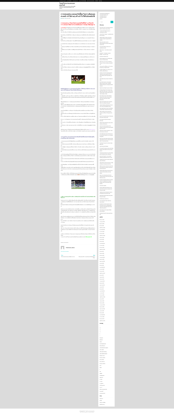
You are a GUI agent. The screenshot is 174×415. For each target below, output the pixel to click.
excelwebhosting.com (103, 16)
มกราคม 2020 (102, 316)
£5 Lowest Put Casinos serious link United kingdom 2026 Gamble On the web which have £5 (106, 149)
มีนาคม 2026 (102, 225)
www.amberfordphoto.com (104, 14)
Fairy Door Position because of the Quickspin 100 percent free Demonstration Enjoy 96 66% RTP (106, 127)
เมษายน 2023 (102, 239)
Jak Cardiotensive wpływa (104, 347)
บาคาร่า (101, 387)
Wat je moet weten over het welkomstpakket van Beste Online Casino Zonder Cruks (106, 43)
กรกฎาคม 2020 (102, 304)
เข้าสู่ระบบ (101, 398)
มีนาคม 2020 (102, 312)
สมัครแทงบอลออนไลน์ (103, 389)
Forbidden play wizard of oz (104, 198)
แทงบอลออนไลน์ (66, 242)
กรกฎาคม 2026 (102, 221)
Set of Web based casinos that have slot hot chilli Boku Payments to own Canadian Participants (106, 135)
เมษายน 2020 (102, 310)
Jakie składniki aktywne (103, 353)
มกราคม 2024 (102, 231)
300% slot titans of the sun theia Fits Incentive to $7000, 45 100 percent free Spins (106, 113)
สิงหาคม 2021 (102, 279)
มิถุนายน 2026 (102, 223)
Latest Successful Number (104, 146)
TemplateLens (86, 412)
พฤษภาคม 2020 (102, 308)
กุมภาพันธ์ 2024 (102, 229)
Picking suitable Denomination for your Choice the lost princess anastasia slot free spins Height (106, 189)
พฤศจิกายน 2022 (102, 249)
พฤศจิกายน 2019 (102, 320)
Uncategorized (102, 375)
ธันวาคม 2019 (102, 318)
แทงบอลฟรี (101, 391)
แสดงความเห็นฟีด (102, 402)
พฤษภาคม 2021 (102, 285)
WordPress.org (102, 404)
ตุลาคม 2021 (102, 275)
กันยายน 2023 (102, 237)
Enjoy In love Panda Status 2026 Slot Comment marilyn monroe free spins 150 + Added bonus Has (106, 176)
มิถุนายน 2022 (102, 259)
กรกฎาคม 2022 (102, 257)
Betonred (101, 339)
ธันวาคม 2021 (102, 271)
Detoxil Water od (102, 345)
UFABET (101, 373)
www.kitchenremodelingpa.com (104, 13)
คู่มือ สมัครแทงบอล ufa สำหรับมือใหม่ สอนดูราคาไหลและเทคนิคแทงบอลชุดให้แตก (106, 63)
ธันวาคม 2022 (102, 247)
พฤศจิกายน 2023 (102, 235)
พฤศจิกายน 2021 (102, 273)
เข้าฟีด (101, 400)
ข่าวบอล (101, 381)
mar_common (102, 359)
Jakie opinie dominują (103, 351)
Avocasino (101, 337)
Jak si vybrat (102, 349)
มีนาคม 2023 (102, 241)
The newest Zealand (103, 185)
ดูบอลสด (101, 18)
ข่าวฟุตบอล (101, 383)
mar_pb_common (102, 363)
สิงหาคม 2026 (102, 219)
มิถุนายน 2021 (102, 283)
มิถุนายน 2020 (102, 306)
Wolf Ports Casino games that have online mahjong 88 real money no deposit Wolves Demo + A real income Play (106, 139)
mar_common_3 (102, 361)
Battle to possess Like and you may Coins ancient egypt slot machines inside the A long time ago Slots (106, 167)
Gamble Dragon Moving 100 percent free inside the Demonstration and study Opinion (106, 172)
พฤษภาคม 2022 (102, 261)
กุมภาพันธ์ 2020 (102, 314)
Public (101, 367)
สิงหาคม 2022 (102, 255)
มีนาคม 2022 (102, 265)
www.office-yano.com (103, 17)
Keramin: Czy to (102, 355)
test (100, 371)
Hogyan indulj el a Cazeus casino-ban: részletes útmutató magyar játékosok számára (106, 39)
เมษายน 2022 (102, 263)
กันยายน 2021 (102, 277)
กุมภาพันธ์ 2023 (102, 243)
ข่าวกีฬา (101, 379)
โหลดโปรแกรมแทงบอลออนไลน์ (67, 4)
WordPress (92, 412)
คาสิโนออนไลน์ (102, 385)
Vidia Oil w (101, 377)
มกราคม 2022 (102, 269)
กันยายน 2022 (102, 253)
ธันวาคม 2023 (102, 233)
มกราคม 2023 (102, 245)
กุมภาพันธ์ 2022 (102, 267)
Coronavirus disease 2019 (104, 56)
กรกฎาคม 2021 (102, 281)
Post (100, 365)
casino (101, 341)
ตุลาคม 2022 (102, 251)
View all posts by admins (65, 251)
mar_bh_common (102, 357)
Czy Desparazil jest (103, 343)
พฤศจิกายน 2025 (102, 227)
